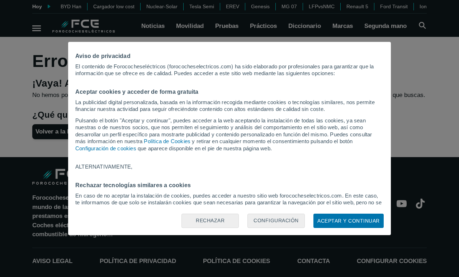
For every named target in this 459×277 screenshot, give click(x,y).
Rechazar (210, 220)
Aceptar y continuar (348, 221)
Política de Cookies (167, 141)
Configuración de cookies (105, 148)
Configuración (276, 220)
